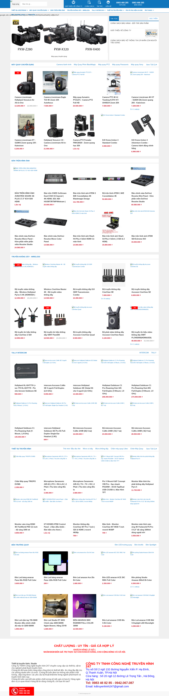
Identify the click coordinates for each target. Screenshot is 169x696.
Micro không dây (101, 449)
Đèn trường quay (20, 545)
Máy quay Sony (137, 64)
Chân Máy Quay (136, 449)
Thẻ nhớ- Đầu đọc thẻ (71, 449)
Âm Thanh (148, 10)
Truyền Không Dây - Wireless (26, 257)
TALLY (153, 353)
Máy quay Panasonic (120, 64)
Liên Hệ (108, 6)
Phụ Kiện (31, 14)
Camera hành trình (64, 64)
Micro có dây (88, 449)
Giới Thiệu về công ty (73, 6)
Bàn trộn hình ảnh (21, 161)
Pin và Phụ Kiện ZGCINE (134, 10)
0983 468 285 (122, 4)
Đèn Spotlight (151, 545)
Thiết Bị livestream (18, 10)
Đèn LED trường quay (123, 545)
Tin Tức (114, 19)
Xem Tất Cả (151, 65)
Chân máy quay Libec (119, 449)
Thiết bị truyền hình (21, 449)
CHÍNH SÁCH (89, 6)
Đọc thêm (153, 18)
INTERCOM (144, 353)
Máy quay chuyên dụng (23, 65)
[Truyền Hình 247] (14, 4)
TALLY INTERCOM (19, 353)
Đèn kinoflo (138, 545)
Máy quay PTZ (104, 64)
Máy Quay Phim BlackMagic (85, 64)
